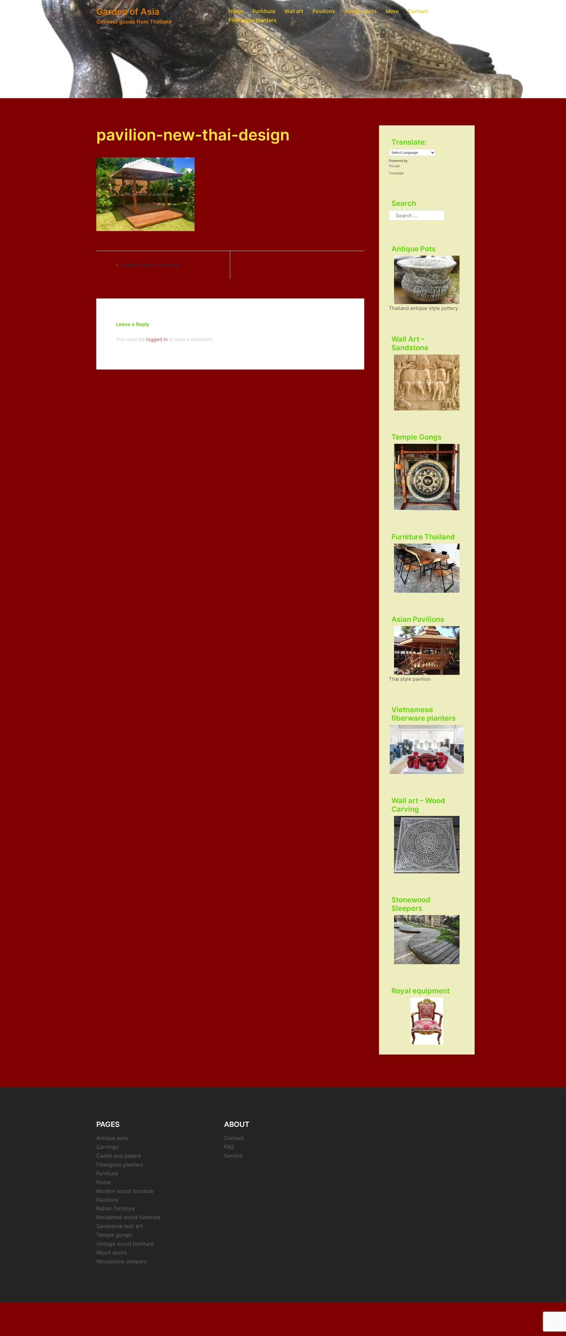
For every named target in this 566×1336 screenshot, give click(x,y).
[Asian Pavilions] (427, 650)
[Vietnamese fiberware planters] (427, 749)
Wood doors (111, 1252)
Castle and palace (118, 1155)
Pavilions (323, 11)
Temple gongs (113, 1235)
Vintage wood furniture (125, 1243)
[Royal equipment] (427, 1021)
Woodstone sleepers (121, 1261)
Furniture (264, 11)
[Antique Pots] (427, 280)
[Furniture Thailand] (427, 568)
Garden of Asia (128, 11)
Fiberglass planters (252, 20)
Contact (418, 11)
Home (236, 11)
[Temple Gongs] (427, 477)
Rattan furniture (115, 1208)
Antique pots (360, 11)
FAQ (229, 1147)
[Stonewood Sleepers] (427, 939)
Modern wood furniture (125, 1191)
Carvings (107, 1147)
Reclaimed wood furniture (128, 1217)
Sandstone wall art (119, 1226)
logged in (157, 339)
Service (233, 1155)
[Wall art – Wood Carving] (427, 844)
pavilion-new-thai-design (150, 265)
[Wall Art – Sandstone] (427, 382)
